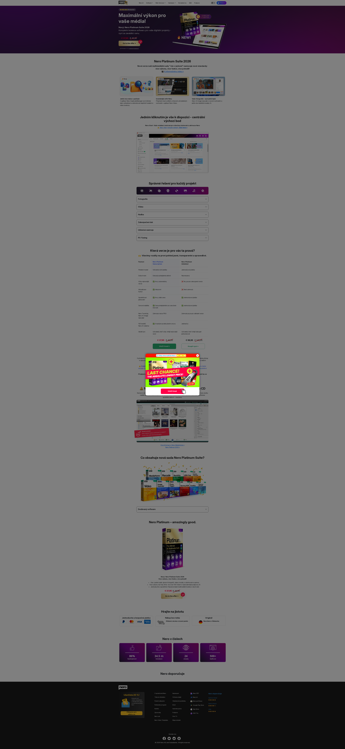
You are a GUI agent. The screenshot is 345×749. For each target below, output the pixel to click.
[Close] (197, 355)
